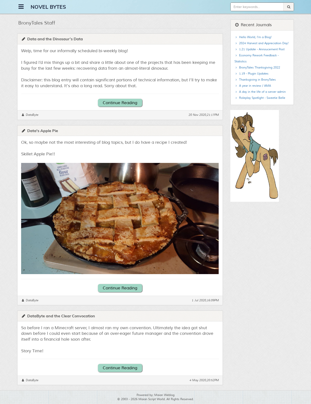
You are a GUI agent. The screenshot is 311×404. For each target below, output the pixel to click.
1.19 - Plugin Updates (253, 74)
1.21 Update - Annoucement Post (261, 49)
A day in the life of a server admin (262, 92)
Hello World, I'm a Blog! (255, 37)
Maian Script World (151, 399)
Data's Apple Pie (42, 130)
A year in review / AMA (254, 86)
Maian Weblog (164, 395)
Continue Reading (120, 102)
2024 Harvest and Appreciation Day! (263, 43)
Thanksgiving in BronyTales (257, 80)
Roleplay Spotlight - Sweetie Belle (261, 98)
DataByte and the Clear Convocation (61, 315)
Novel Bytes (48, 7)
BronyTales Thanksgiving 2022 (259, 67)
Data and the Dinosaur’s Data (55, 38)
